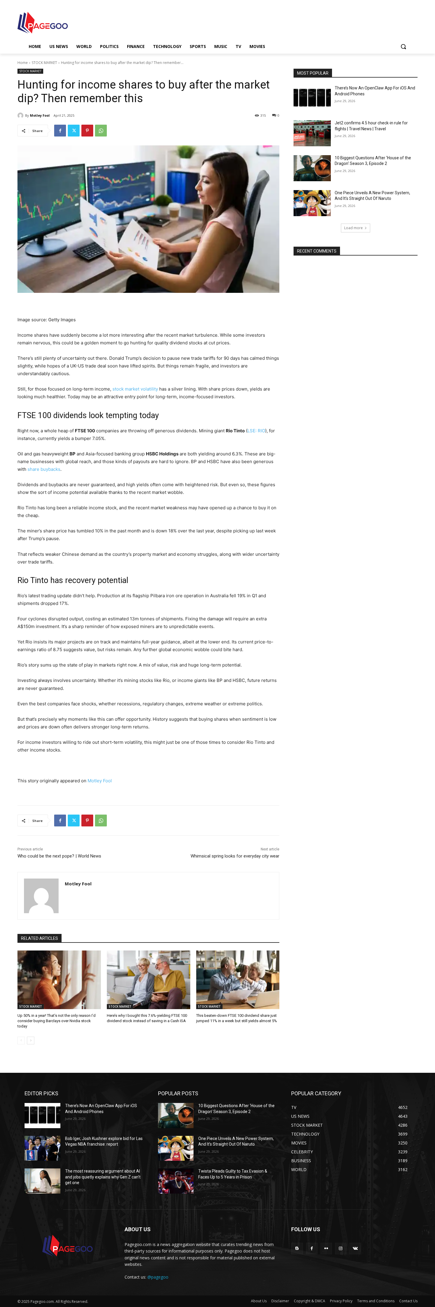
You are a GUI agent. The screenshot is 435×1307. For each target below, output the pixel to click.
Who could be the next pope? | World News (59, 856)
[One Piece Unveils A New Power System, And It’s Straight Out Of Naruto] (312, 203)
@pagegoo (157, 1277)
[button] (403, 46)
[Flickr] (326, 1248)
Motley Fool (40, 115)
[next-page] (30, 1040)
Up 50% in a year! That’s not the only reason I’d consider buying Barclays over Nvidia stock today (56, 1020)
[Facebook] (60, 131)
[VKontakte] (355, 1248)
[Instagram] (341, 1248)
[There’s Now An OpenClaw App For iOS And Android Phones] (312, 98)
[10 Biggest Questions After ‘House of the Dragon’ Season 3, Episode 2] (312, 168)
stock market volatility (135, 389)
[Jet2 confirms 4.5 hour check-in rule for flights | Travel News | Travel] (312, 133)
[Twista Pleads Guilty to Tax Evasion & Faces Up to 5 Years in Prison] (176, 1181)
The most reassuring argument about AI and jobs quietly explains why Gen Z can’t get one (103, 1177)
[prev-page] (21, 1040)
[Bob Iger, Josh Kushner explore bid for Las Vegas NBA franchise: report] (42, 1148)
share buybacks (44, 469)
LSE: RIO (256, 430)
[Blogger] (297, 1248)
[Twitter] (74, 131)
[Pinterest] (87, 131)
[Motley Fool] (21, 115)
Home (22, 62)
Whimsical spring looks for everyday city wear (235, 856)
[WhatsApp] (101, 131)
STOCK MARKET (44, 62)
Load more (353, 227)
